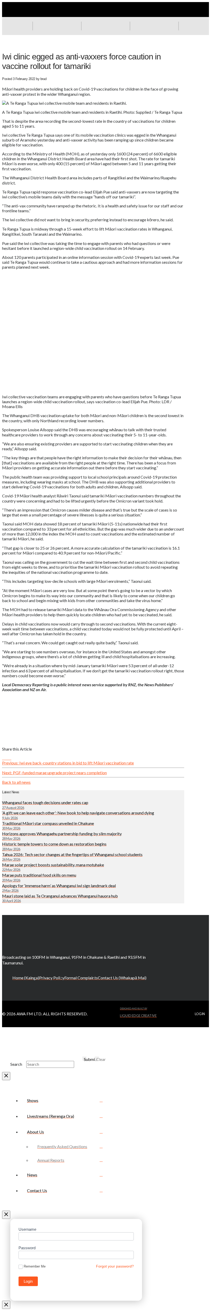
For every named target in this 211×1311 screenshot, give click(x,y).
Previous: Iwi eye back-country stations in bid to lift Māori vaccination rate (68, 762)
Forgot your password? (115, 1266)
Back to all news (16, 782)
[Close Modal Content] (6, 1076)
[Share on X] (6, 757)
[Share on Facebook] (3, 757)
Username (27, 1229)
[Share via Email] (12, 757)
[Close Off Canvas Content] (6, 1215)
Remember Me (35, 1266)
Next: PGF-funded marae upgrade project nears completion (54, 772)
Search (16, 1064)
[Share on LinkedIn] (9, 757)
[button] (154, 26)
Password (27, 1248)
